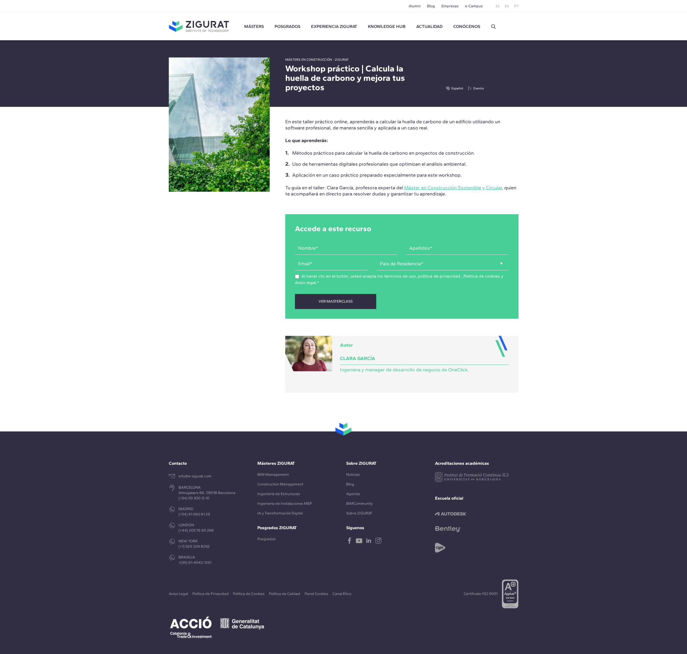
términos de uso (400, 276)
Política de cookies (481, 276)
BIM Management (273, 474)
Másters (254, 26)
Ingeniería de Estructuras (278, 494)
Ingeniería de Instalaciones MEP (284, 503)
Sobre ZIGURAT (359, 513)
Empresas (450, 6)
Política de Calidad (284, 593)
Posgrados (287, 26)
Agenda (353, 494)
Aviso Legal (178, 593)
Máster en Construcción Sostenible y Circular (453, 188)
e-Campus (474, 6)
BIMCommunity (359, 503)
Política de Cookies (249, 593)
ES (497, 6)
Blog (431, 6)
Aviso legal (305, 282)
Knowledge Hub (386, 26)
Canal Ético (341, 593)
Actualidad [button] (429, 26)
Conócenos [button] (466, 26)
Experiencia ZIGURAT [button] (334, 26)
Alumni (415, 6)
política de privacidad (439, 276)
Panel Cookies (316, 593)
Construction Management (280, 484)
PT (516, 6)
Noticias (353, 474)
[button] (493, 26)
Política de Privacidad (210, 593)
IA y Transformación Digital (280, 513)
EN (507, 6)
